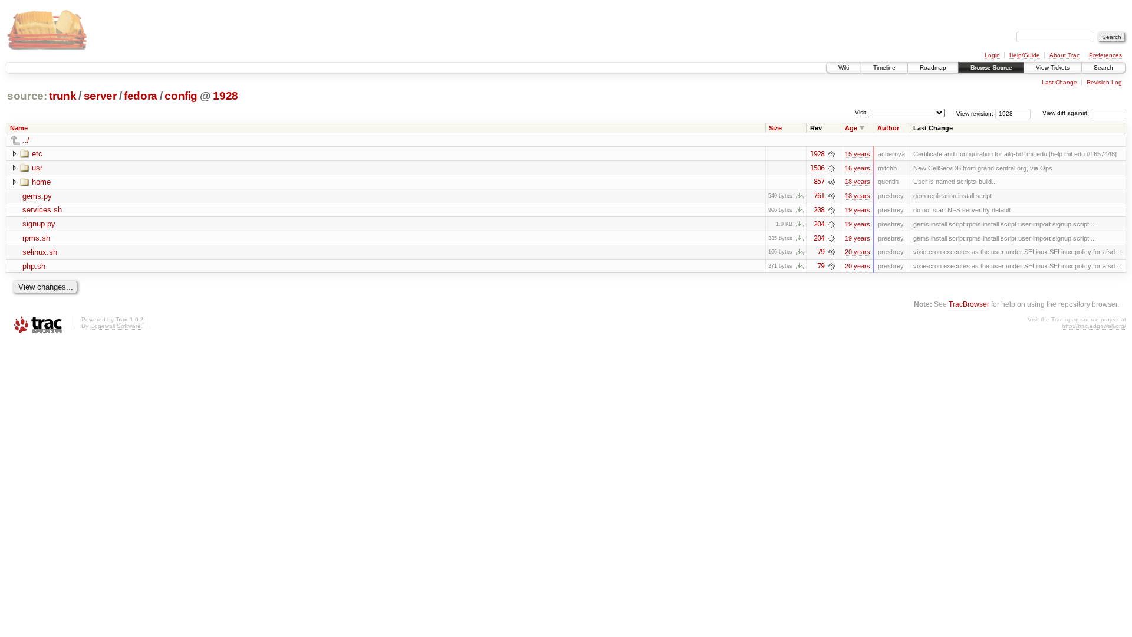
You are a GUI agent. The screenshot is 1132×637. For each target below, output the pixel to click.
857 (819, 182)
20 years (857, 251)
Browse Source (991, 67)
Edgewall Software (115, 326)
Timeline (884, 67)
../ (25, 140)
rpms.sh (36, 238)
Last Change (1059, 82)
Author (888, 128)
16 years (857, 168)
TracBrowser (969, 304)
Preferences (1105, 55)
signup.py (38, 223)
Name (19, 128)
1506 (817, 168)
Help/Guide (1024, 55)
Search (1103, 67)
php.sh (33, 266)
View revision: (974, 113)
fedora (140, 96)
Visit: (861, 112)
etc (37, 153)
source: (27, 96)
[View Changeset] (831, 154)
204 (819, 224)
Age (851, 128)
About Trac (1064, 55)
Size (775, 128)
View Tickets (1053, 67)
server (100, 96)
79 (820, 252)
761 (819, 196)
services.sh (42, 209)
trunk (62, 96)
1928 (225, 96)
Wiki (843, 67)
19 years (857, 210)
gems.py (37, 196)
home (41, 182)
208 (819, 210)
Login (992, 55)
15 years (857, 153)
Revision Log (1104, 82)
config (181, 96)
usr (37, 167)
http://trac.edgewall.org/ (1094, 326)
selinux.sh (39, 252)
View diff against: (1066, 113)
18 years (857, 181)
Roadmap (933, 67)
